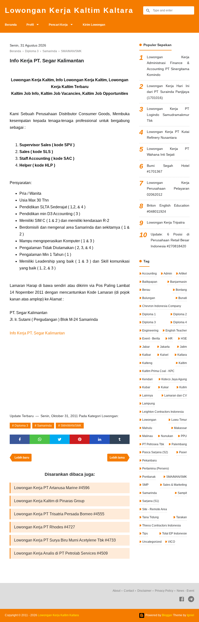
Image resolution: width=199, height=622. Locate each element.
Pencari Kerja (58, 24)
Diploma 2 (180, 314)
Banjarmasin (178, 281)
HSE (183, 338)
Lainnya (147, 395)
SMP (145, 484)
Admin (167, 273)
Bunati (182, 298)
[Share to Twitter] (60, 439)
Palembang (179, 444)
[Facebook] (182, 600)
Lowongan (148, 419)
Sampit (182, 493)
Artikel (182, 273)
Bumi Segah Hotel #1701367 (168, 169)
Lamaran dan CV (175, 395)
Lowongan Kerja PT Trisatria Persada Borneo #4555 (59, 514)
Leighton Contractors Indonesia (162, 411)
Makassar (180, 428)
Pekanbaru (149, 460)
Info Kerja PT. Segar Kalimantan (37, 333)
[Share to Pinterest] (80, 439)
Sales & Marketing (174, 484)
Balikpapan (149, 281)
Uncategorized (151, 541)
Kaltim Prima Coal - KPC (157, 371)
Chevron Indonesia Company (161, 306)
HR (170, 338)
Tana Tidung (150, 517)
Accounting (149, 273)
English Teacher (176, 330)
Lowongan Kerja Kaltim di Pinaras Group (49, 501)
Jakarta (164, 346)
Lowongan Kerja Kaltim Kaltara (69, 10)
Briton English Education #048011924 (168, 208)
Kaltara (182, 354)
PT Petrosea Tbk (152, 444)
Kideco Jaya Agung (174, 379)
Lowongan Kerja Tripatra (166, 222)
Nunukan (166, 436)
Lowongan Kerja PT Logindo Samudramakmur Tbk (168, 114)
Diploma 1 (148, 314)
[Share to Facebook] (20, 439)
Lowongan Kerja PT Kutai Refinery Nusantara (168, 135)
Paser (182, 452)
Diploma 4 (180, 322)
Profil (30, 24)
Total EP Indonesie (174, 533)
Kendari (147, 379)
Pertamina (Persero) (155, 468)
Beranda (11, 24)
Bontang (181, 289)
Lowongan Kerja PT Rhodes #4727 (44, 527)
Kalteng (146, 363)
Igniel (190, 615)
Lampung (148, 403)
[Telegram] (191, 600)
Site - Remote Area (154, 509)
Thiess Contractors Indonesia (161, 525)
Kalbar (146, 354)
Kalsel (163, 354)
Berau (145, 289)
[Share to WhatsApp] (40, 439)
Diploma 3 (21, 425)
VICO (171, 541)
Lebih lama (117, 457)
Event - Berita (150, 338)
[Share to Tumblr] (120, 439)
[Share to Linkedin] (99, 439)
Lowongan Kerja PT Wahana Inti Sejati (168, 152)
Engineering (149, 330)
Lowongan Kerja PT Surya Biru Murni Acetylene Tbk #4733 (65, 540)
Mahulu (146, 428)
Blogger (167, 615)
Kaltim (182, 363)
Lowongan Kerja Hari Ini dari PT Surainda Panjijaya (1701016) (168, 92)
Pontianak (148, 476)
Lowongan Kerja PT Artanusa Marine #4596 (52, 488)
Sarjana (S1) (150, 501)
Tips (144, 533)
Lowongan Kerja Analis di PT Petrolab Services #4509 (61, 553)
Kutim (183, 387)
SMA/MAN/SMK (71, 425)
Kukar (164, 387)
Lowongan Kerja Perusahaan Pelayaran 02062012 (168, 188)
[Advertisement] (70, 373)
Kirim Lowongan (94, 24)
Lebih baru (22, 457)
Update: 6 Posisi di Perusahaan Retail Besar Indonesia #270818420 (170, 240)
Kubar (145, 387)
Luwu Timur (179, 419)
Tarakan (181, 517)
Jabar (145, 346)
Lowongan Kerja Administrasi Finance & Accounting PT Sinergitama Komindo (168, 66)
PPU (183, 436)
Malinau (147, 436)
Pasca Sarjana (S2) (154, 452)
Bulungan (148, 298)
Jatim (183, 346)
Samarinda (44, 425)
